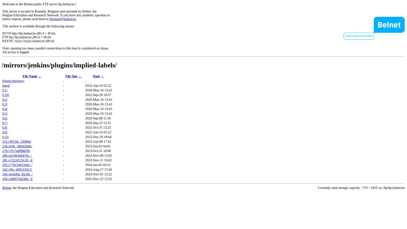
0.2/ (4, 99)
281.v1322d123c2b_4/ (17, 160)
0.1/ (4, 90)
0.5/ (4, 113)
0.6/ (4, 118)
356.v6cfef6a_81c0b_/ (17, 174)
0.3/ (4, 104)
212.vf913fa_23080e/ (16, 141)
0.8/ (4, 127)
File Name (30, 76)
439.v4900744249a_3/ (17, 179)
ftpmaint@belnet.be (63, 19)
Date (96, 76)
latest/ (6, 85)
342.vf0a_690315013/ (17, 169)
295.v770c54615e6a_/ (17, 165)
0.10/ (5, 95)
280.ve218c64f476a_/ (17, 155)
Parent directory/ (13, 81)
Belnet (6, 188)
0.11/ (5, 137)
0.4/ (4, 109)
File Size (71, 76)
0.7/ (4, 123)
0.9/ (4, 132)
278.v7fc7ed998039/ (16, 151)
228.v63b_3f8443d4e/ (17, 146)
